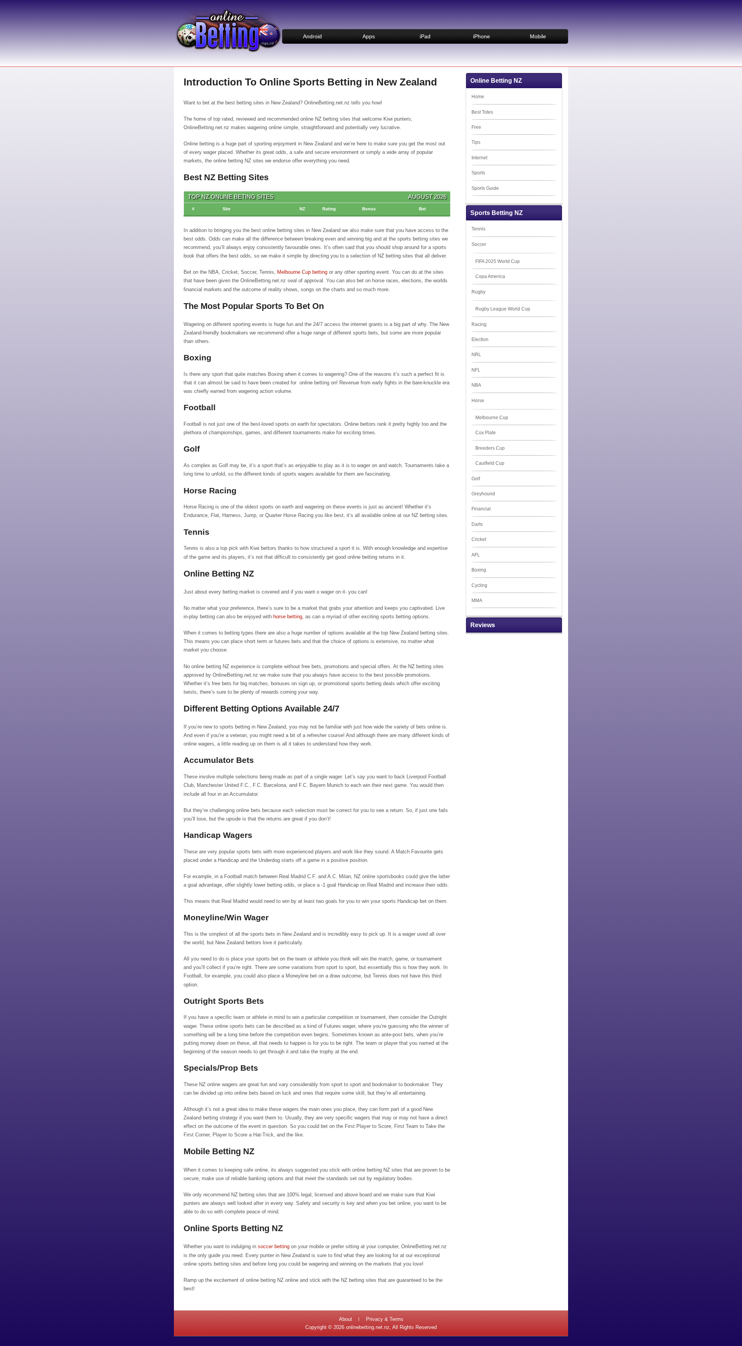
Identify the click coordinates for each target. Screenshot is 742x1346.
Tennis (478, 229)
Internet (479, 157)
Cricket (478, 539)
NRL (476, 354)
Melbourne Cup (491, 417)
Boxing (478, 570)
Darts (477, 524)
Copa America (490, 276)
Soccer (478, 244)
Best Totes (482, 112)
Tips (475, 142)
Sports (478, 173)
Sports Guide (485, 188)
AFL (475, 555)
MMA (476, 600)
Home (477, 96)
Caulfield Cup (489, 463)
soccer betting (272, 1246)
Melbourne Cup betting (302, 272)
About (345, 1319)
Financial (481, 509)
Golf (475, 478)
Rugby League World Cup (502, 309)
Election (479, 339)
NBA (476, 385)
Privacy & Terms (384, 1319)
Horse (477, 400)
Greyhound (483, 493)
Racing (479, 324)
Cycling (479, 585)
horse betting (287, 616)
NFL (475, 370)
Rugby (478, 292)
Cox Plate (485, 432)
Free (476, 127)
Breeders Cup (490, 448)
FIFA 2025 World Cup (497, 261)
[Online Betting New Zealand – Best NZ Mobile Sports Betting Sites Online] (228, 51)
